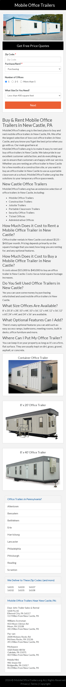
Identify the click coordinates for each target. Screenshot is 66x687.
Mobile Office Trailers (35, 5)
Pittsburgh (13, 555)
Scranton (12, 569)
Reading (11, 562)
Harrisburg (13, 534)
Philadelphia (14, 548)
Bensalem (12, 513)
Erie (9, 527)
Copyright (44, 683)
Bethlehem (13, 520)
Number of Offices (14, 77)
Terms (34, 683)
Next (33, 105)
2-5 (16, 81)
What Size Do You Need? (17, 90)
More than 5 (29, 81)
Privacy (25, 683)
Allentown (13, 506)
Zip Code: (10, 54)
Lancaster (12, 541)
